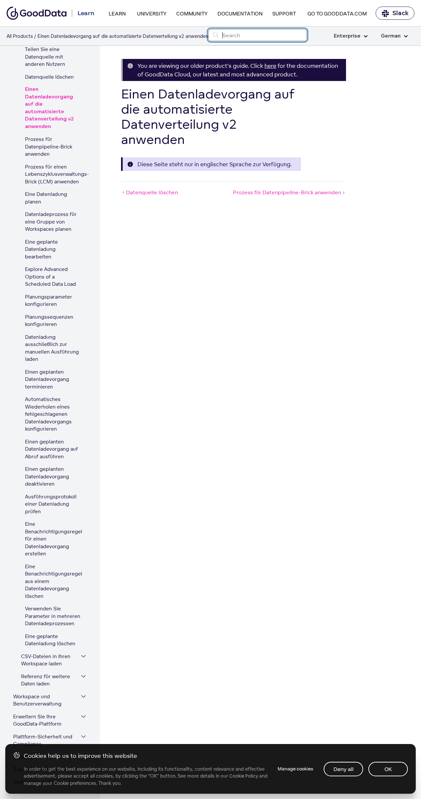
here (270, 65)
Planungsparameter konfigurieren (48, 300)
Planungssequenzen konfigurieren (49, 321)
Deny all (344, 769)
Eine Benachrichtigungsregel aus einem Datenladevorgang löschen (53, 581)
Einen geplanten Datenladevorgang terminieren (47, 379)
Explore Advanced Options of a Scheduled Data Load (50, 276)
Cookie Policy (243, 776)
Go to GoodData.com (337, 13)
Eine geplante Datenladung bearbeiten (41, 249)
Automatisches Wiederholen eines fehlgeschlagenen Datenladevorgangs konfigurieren (48, 414)
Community (192, 13)
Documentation (239, 13)
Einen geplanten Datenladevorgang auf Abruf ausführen (51, 449)
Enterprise (347, 36)
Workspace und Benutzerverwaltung (37, 700)
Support (284, 13)
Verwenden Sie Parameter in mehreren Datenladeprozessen (52, 615)
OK (388, 769)
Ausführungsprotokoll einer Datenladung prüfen (51, 504)
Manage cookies (295, 769)
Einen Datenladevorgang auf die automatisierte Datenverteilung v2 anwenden (49, 108)
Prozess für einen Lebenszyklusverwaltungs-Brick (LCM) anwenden (56, 174)
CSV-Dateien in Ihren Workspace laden (45, 660)
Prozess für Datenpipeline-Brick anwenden (48, 146)
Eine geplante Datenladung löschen (50, 640)
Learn (117, 13)
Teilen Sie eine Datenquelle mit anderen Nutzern (45, 56)
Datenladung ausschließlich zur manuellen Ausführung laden (52, 348)
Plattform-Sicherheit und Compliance (42, 740)
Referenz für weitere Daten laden (45, 680)
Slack (400, 13)
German (391, 36)
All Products (20, 36)
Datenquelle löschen (49, 77)
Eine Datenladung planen (46, 198)
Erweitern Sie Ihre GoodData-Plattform (37, 720)
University (151, 13)
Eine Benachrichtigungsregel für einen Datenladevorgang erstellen (53, 539)
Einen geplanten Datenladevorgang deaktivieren (47, 476)
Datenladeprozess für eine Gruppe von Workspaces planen (51, 221)
